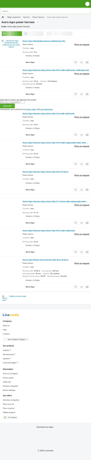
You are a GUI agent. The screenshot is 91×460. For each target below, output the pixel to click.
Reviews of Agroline (10, 386)
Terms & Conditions (10, 374)
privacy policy (31, 109)
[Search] (87, 11)
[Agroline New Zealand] (15, 4)
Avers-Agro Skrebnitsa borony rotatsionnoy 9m (44, 41)
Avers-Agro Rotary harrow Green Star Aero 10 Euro (45, 260)
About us (6, 326)
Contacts (6, 334)
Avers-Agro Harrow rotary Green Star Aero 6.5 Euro (45, 172)
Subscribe (7, 106)
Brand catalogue (9, 390)
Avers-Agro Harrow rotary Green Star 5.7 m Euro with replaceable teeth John (57, 202)
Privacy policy (8, 378)
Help (4, 330)
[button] (87, 4)
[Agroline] (2, 17)
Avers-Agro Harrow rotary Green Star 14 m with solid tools (48, 114)
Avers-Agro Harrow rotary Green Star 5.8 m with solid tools (49, 231)
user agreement (46, 109)
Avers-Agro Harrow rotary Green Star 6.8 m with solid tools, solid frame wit (56, 70)
